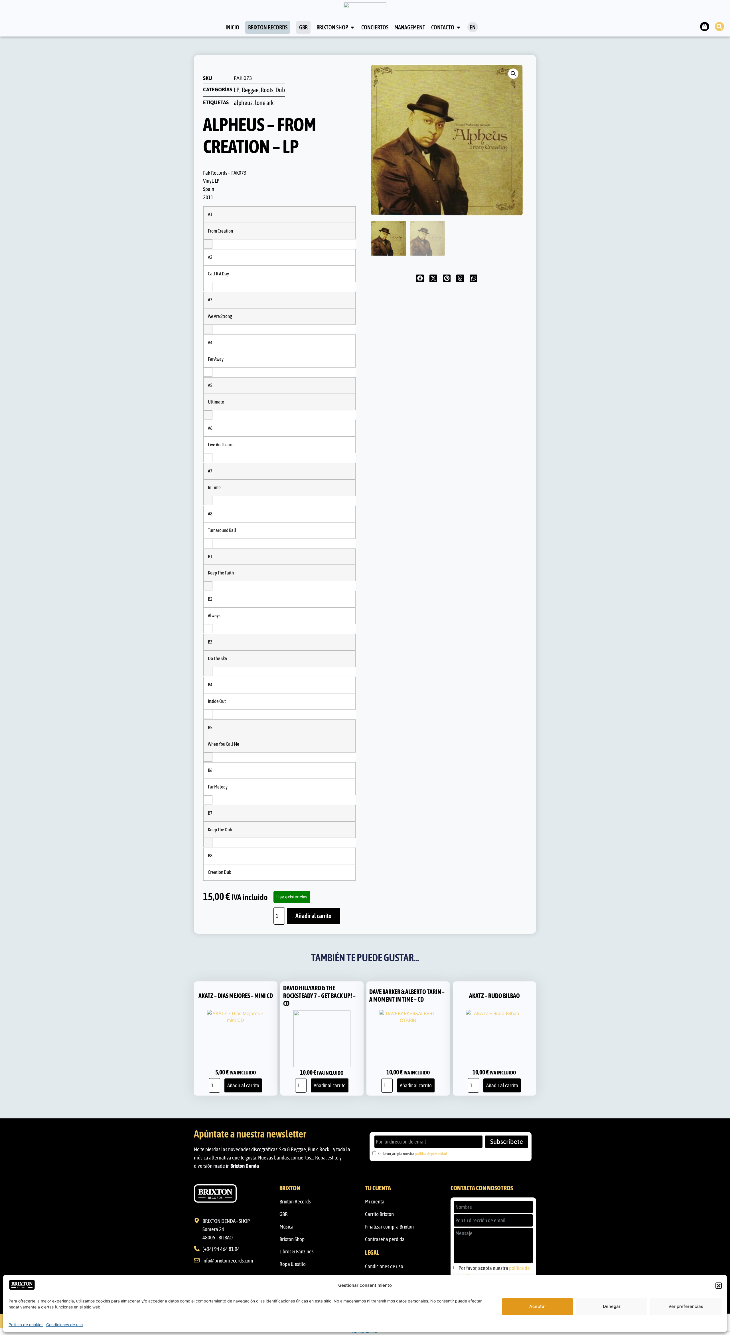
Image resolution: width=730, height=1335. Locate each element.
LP (237, 90)
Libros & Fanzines (296, 1251)
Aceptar (537, 1306)
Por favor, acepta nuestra (412, 1153)
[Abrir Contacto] (458, 27)
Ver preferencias (685, 1306)
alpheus (243, 102)
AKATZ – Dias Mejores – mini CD (235, 995)
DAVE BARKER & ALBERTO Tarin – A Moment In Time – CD (407, 995)
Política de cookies (26, 1324)
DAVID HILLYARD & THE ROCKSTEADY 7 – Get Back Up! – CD (319, 995)
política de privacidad (431, 1153)
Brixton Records (295, 1201)
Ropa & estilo (292, 1264)
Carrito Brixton (379, 1214)
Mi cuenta (374, 1201)
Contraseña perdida (385, 1239)
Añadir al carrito (313, 915)
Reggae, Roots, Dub (263, 90)
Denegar (611, 1306)
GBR (283, 1214)
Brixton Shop (292, 1239)
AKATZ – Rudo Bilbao (494, 995)
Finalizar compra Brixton (389, 1226)
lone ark (264, 102)
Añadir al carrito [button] (243, 1085)
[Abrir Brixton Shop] (352, 27)
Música (286, 1226)
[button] (718, 1285)
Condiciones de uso (64, 1324)
